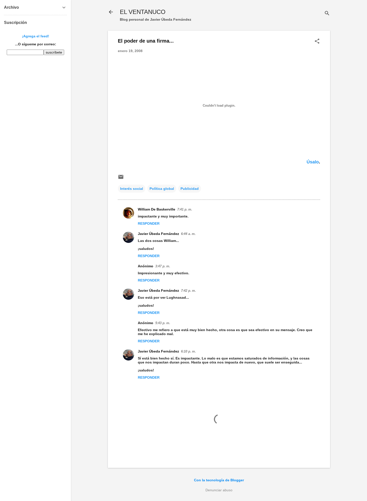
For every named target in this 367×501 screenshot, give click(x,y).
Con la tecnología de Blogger (219, 480)
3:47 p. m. (162, 266)
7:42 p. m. (188, 290)
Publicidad (190, 189)
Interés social (131, 189)
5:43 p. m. (162, 323)
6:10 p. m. (188, 351)
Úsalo (313, 161)
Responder (149, 223)
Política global (162, 189)
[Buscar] (327, 13)
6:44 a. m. (188, 234)
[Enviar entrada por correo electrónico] (121, 179)
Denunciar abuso (218, 490)
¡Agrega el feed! (35, 36)
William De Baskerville (156, 209)
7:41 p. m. (184, 209)
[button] (317, 41)
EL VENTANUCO (143, 11)
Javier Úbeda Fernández (158, 234)
